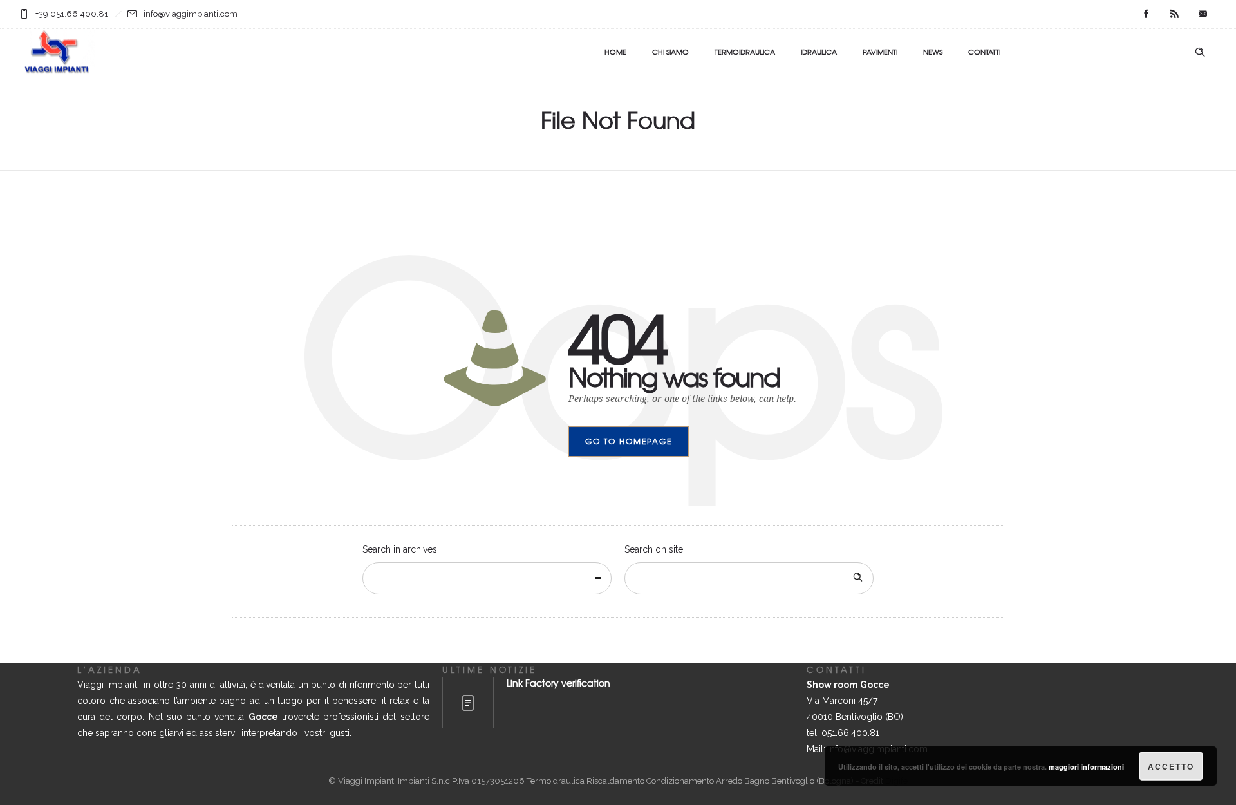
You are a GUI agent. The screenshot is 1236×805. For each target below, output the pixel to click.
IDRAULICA (819, 51)
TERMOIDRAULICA (745, 51)
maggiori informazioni (1086, 767)
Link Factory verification (558, 682)
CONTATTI (984, 51)
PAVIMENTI (880, 51)
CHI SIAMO (670, 51)
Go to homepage (628, 441)
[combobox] (487, 578)
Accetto (1171, 766)
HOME (615, 51)
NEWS (932, 51)
